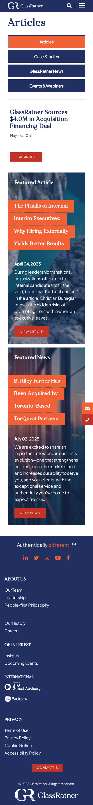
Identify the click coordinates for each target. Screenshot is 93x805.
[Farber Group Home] (25, 5)
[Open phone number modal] (87, 419)
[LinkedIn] (25, 558)
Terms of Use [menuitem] (16, 730)
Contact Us (47, 767)
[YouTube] (58, 558)
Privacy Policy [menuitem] (18, 737)
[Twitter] (36, 558)
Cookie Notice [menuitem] (18, 745)
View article (31, 332)
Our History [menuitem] (15, 623)
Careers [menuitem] (12, 630)
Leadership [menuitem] (15, 597)
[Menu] (82, 6)
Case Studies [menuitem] (46, 56)
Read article (26, 157)
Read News (30, 513)
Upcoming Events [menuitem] (21, 663)
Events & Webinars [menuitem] (46, 85)
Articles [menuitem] (47, 42)
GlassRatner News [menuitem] (46, 71)
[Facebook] (68, 558)
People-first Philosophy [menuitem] (27, 605)
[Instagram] (47, 558)
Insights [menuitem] (12, 655)
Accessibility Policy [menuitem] (23, 752)
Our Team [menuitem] (13, 590)
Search (68, 6)
